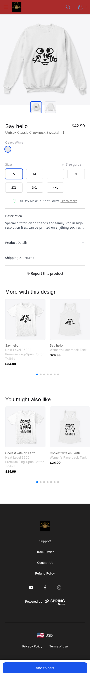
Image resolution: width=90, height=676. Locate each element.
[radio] (13, 174)
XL (76, 174)
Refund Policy (45, 573)
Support (45, 541)
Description (13, 216)
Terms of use (58, 646)
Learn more (69, 201)
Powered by (33, 601)
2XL (13, 187)
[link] (25, 319)
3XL (34, 187)
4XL (55, 187)
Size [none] (8, 164)
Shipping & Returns (19, 258)
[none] (71, 164)
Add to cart (45, 667)
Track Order (45, 552)
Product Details (16, 242)
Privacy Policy (32, 646)
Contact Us (45, 562)
